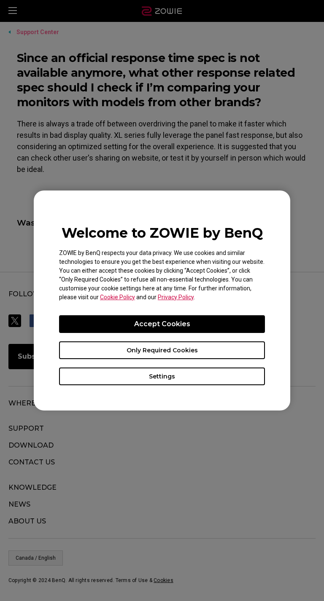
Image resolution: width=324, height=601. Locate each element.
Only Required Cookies (162, 350)
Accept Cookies (162, 324)
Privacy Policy (176, 297)
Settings (162, 376)
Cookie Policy (117, 297)
